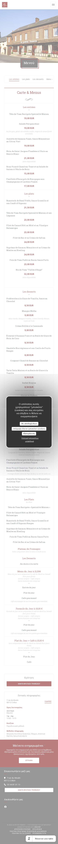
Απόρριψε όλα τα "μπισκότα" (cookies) (29, 428)
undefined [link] (29, 441)
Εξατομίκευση (29, 433)
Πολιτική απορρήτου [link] (30, 438)
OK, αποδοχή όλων (29, 423)
